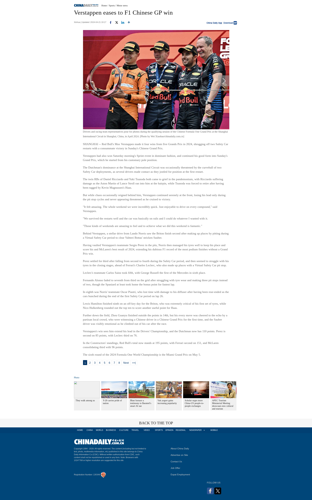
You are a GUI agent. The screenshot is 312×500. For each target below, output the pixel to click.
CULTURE (124, 430)
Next (126, 362)
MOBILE (214, 430)
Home (104, 5)
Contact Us (176, 461)
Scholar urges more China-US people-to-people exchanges (194, 403)
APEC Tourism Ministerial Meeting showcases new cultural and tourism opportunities (222, 406)
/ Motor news (121, 5)
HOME (80, 430)
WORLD (99, 430)
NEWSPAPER (195, 430)
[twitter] (115, 22)
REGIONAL (181, 430)
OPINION (169, 430)
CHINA (90, 430)
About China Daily (180, 448)
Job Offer (175, 468)
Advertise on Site (179, 455)
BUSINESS (111, 430)
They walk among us (85, 400)
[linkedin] (121, 22)
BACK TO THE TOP (156, 423)
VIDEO (147, 430)
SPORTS (159, 430)
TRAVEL (135, 430)
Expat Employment (180, 474)
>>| (134, 362)
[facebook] (109, 22)
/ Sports (111, 5)
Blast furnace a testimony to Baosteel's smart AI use (140, 403)
